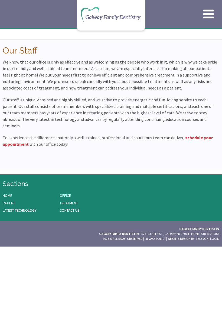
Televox (202, 239)
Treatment (69, 203)
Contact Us (70, 210)
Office (65, 195)
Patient (9, 203)
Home (7, 195)
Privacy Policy (155, 239)
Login (214, 239)
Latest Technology (20, 210)
